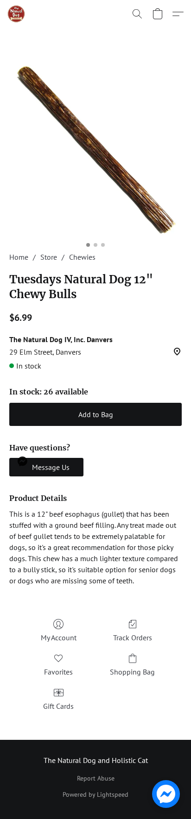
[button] (16, 14)
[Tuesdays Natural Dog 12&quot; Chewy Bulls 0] (95, 151)
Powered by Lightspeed (95, 794)
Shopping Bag (132, 671)
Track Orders (132, 637)
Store (48, 257)
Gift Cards (58, 706)
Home (18, 257)
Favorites (58, 671)
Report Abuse (96, 778)
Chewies (82, 257)
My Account (58, 637)
